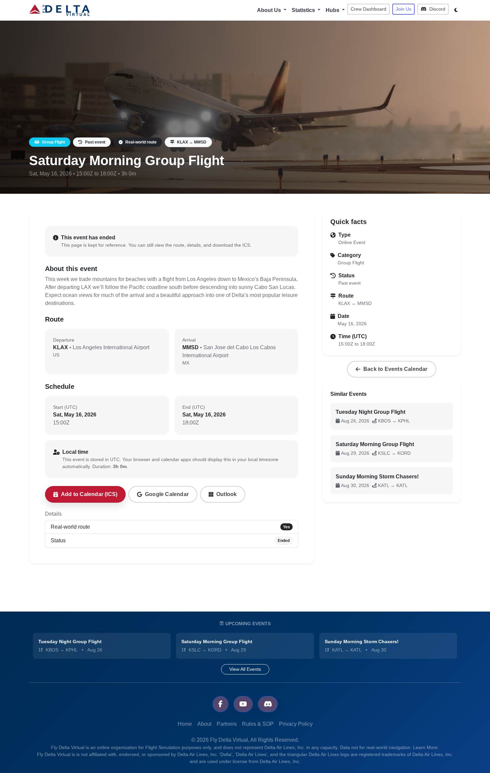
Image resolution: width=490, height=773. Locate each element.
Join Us (403, 9)
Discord (436, 9)
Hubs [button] (333, 10)
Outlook (226, 494)
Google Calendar (167, 494)
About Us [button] (269, 10)
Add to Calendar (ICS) (89, 494)
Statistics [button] (304, 10)
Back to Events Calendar (395, 369)
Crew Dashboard (368, 9)
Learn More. (426, 747)
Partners (227, 724)
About (204, 724)
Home (185, 724)
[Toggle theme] (456, 10)
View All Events (245, 669)
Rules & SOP (258, 724)
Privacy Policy (296, 724)
